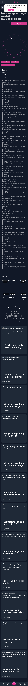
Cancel (19, 10)
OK (11, 10)
